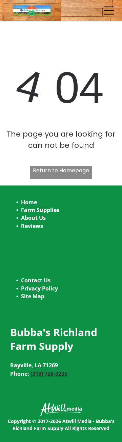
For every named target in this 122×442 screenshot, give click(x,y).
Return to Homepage (61, 170)
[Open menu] (109, 10)
